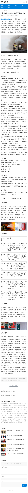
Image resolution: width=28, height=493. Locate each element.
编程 (2, 5)
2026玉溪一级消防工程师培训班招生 (15, 453)
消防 (16, 5)
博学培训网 (4, 2)
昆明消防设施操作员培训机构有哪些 (15, 439)
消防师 (5, 10)
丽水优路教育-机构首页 (9, 401)
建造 (9, 5)
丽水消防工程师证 (5, 19)
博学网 (10, 490)
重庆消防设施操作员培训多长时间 (15, 430)
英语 (2, 7)
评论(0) (16, 15)
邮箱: (3, 481)
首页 (1, 10)
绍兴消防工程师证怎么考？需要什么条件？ (10, 395)
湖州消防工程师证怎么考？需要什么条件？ (10, 391)
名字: (3, 476)
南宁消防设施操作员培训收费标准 (15, 435)
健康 (22, 5)
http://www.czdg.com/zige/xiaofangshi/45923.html (11, 380)
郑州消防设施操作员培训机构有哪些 (15, 444)
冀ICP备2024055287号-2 (17, 490)
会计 (9, 7)
